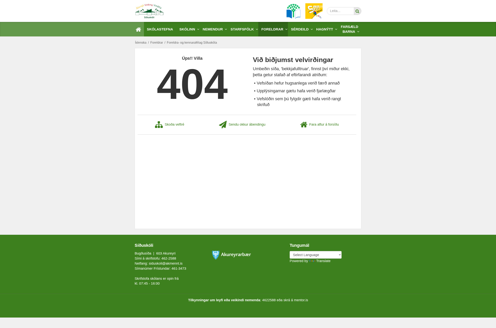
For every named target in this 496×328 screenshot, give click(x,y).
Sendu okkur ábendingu (247, 124)
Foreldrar (156, 42)
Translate (323, 261)
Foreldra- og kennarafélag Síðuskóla (192, 42)
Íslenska (140, 42)
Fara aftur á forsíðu (324, 124)
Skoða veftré (174, 124)
